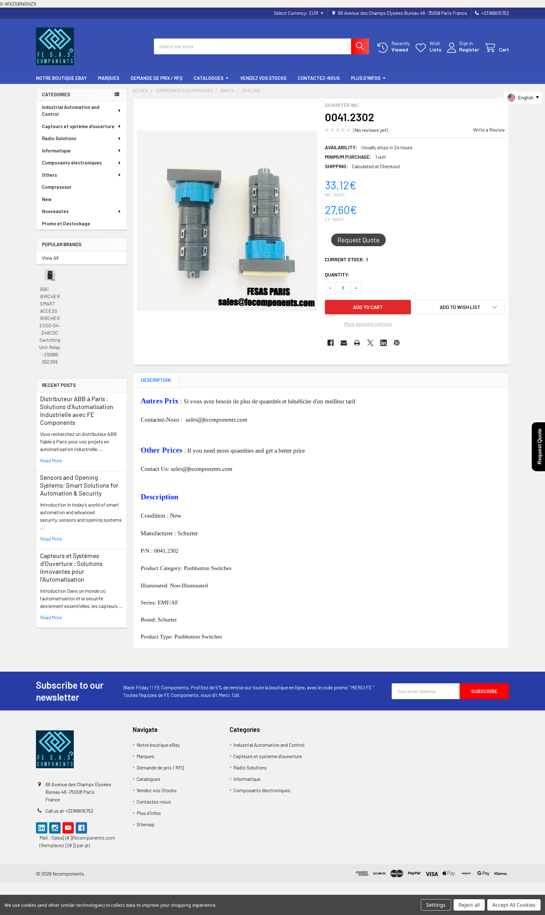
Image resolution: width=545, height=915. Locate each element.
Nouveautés (55, 211)
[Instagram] (55, 828)
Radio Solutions (59, 138)
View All (50, 258)
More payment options (368, 324)
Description (156, 380)
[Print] (357, 342)
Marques (108, 78)
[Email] (343, 342)
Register (469, 49)
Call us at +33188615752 (69, 811)
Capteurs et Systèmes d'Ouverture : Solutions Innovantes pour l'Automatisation (71, 567)
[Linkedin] (383, 342)
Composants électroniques (72, 162)
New (46, 199)
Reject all (469, 904)
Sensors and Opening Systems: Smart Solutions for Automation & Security (79, 485)
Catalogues (208, 78)
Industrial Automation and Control (70, 110)
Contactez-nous (319, 78)
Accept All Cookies (514, 904)
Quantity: (337, 274)
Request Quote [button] (358, 240)
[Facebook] (330, 342)
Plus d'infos (365, 78)
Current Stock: (346, 259)
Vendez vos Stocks (263, 78)
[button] (460, 307)
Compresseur (57, 187)
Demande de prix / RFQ (156, 78)
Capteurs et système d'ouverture (78, 126)
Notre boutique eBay (61, 78)
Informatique (56, 150)
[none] (227, 221)
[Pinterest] (396, 342)
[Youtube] (68, 828)
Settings (436, 904)
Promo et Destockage (66, 223)
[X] (370, 342)
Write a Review (489, 130)
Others (49, 175)
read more (51, 460)
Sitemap (146, 824)
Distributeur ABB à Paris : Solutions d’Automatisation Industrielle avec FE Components (76, 410)
